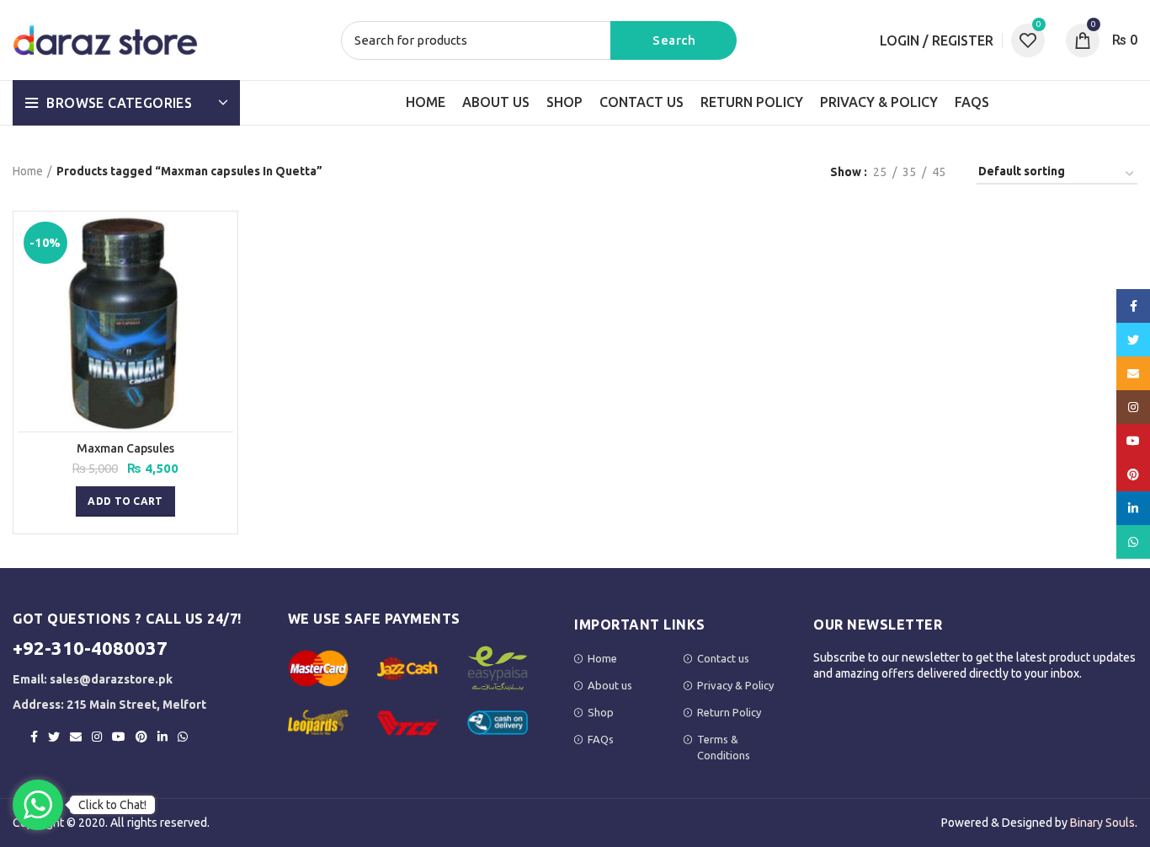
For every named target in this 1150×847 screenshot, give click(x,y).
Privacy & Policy (735, 685)
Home (28, 171)
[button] (125, 501)
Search (673, 40)
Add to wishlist (221, 281)
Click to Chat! (112, 805)
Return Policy (729, 712)
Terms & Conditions (723, 746)
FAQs (601, 739)
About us (610, 685)
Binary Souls (1102, 822)
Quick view (221, 243)
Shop (601, 712)
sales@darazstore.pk (111, 679)
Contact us (723, 658)
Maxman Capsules (125, 448)
